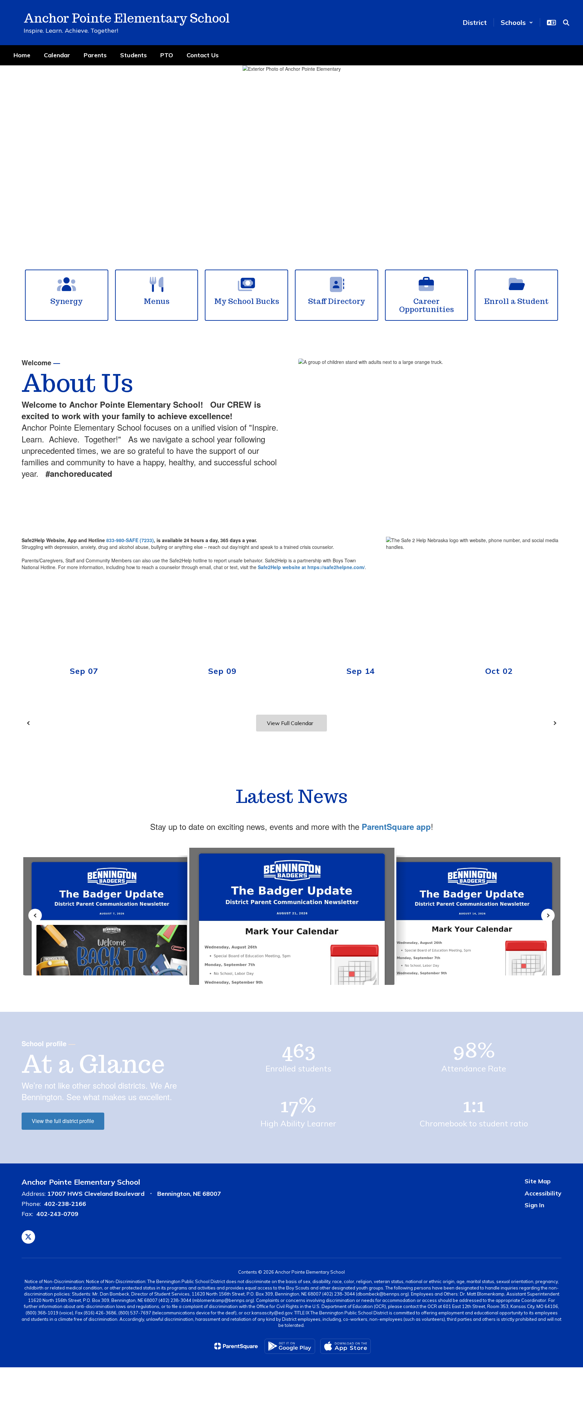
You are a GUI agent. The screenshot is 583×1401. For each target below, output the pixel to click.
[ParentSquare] (236, 1346)
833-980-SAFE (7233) (130, 540)
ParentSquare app (396, 826)
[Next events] (554, 723)
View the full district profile (63, 1121)
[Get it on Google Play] (290, 1346)
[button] (517, 22)
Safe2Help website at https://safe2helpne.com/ (311, 567)
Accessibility (543, 1193)
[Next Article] (548, 915)
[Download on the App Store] (345, 1346)
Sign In (534, 1205)
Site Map (538, 1181)
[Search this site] (566, 22)
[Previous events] (28, 723)
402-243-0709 (57, 1214)
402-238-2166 (65, 1204)
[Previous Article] (35, 915)
